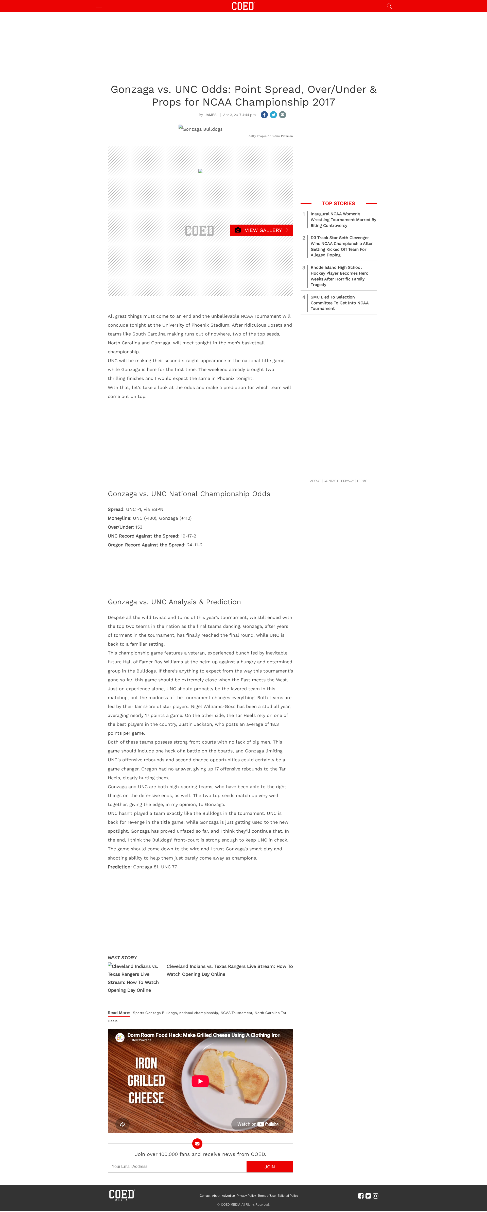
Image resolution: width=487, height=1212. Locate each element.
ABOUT (315, 481)
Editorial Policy (287, 1196)
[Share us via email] (282, 114)
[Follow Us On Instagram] (375, 1196)
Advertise (228, 1196)
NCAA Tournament (236, 1013)
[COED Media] (121, 1200)
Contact (205, 1196)
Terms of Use (267, 1196)
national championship (198, 1013)
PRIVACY (347, 481)
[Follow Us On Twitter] (368, 1196)
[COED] (243, 5)
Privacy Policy (246, 1196)
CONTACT (331, 481)
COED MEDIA (230, 1204)
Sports (138, 1013)
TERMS (362, 481)
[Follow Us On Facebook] (361, 1196)
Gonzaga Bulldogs (161, 1013)
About (216, 1196)
